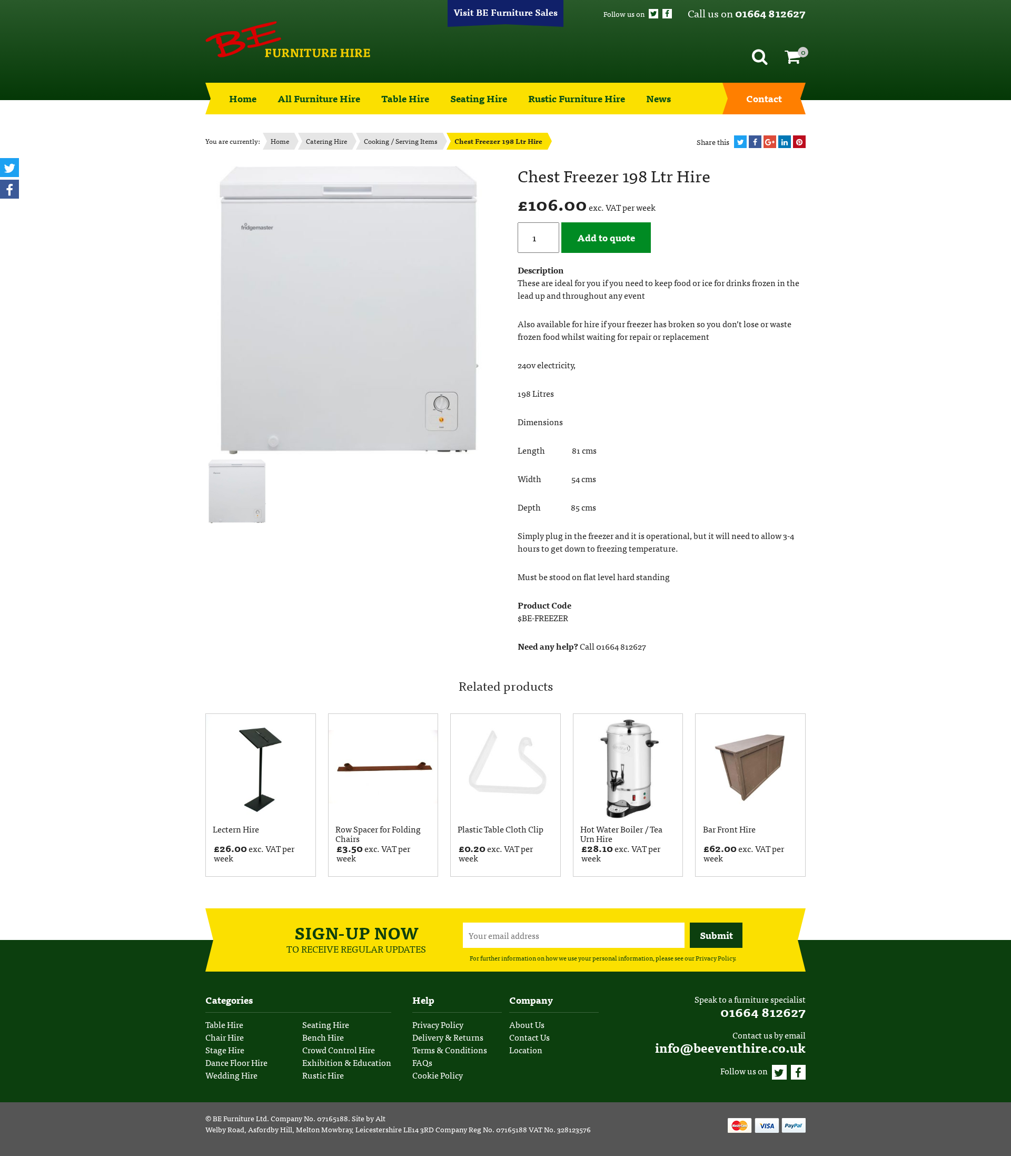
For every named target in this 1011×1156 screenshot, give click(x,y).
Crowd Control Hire (338, 1049)
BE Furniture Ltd (240, 1118)
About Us (526, 1024)
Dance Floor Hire (236, 1062)
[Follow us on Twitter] (653, 13)
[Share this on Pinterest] (799, 141)
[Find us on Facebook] (667, 13)
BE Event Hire (287, 39)
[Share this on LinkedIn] (784, 141)
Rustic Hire (323, 1075)
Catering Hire (326, 140)
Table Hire (405, 98)
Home (242, 98)
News (658, 98)
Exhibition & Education (346, 1062)
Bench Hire (323, 1037)
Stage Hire (224, 1049)
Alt (380, 1118)
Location (525, 1049)
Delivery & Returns (447, 1037)
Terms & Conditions (449, 1049)
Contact (764, 98)
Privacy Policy (715, 958)
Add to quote (606, 237)
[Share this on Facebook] (755, 141)
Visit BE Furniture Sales (505, 12)
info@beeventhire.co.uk (730, 1047)
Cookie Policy (437, 1075)
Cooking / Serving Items (401, 140)
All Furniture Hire (318, 98)
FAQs (422, 1062)
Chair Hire (224, 1037)
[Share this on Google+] (770, 141)
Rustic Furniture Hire (576, 98)
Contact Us (529, 1037)
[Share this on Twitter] (740, 141)
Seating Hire (478, 98)
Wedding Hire (231, 1075)
